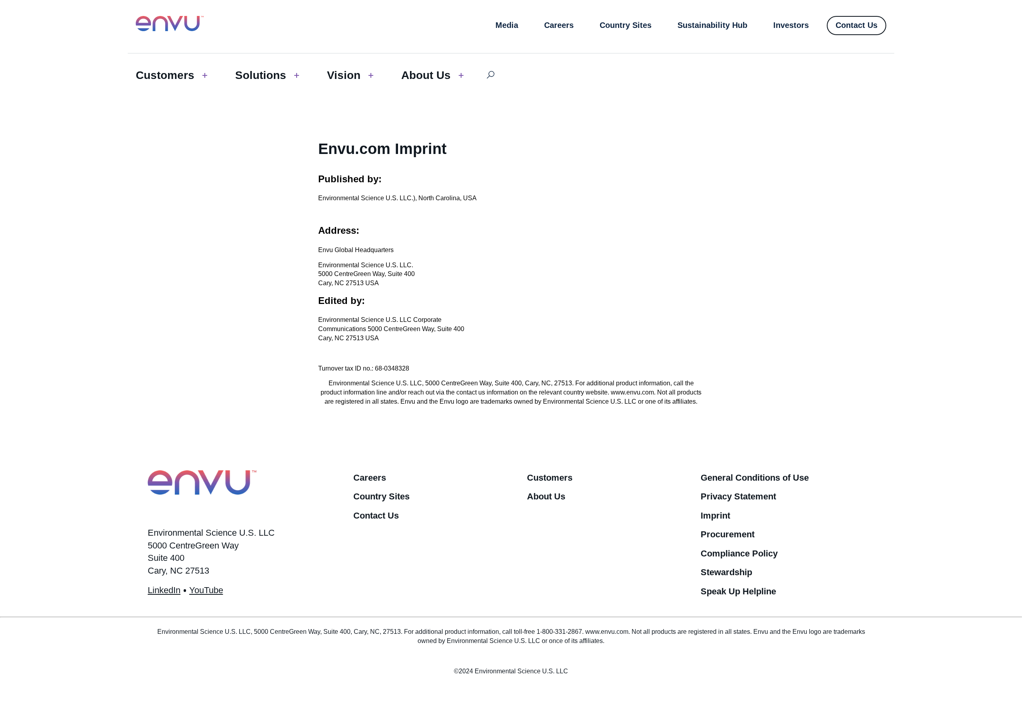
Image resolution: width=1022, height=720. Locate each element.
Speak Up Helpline (738, 591)
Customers (165, 75)
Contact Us (376, 516)
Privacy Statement (738, 496)
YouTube (206, 590)
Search (490, 75)
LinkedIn (164, 590)
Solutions (260, 75)
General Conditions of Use (755, 478)
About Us (426, 75)
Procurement (728, 534)
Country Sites (381, 496)
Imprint (715, 516)
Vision (343, 75)
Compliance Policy (739, 553)
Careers (369, 478)
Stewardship (726, 572)
